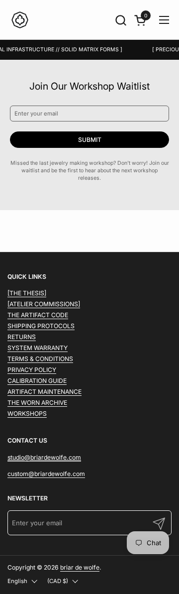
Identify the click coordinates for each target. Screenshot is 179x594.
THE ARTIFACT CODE (37, 315)
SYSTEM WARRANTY (37, 348)
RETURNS (21, 337)
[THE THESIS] (26, 293)
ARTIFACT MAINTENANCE (44, 391)
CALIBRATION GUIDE (37, 380)
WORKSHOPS (27, 413)
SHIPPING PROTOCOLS (41, 326)
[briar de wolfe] (19, 19)
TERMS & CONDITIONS (40, 358)
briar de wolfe (79, 567)
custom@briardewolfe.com (46, 473)
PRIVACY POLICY (31, 369)
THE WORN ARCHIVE (37, 402)
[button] (120, 20)
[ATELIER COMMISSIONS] (43, 304)
